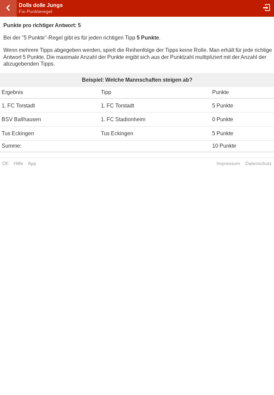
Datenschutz (258, 163)
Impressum (228, 163)
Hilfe (18, 163)
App (32, 163)
